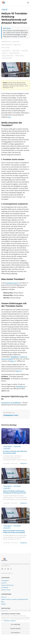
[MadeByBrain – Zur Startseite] (3, 3)
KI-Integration (5, 580)
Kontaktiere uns (21, 386)
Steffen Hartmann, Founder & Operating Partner (14, 599)
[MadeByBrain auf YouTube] (8, 569)
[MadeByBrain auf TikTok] (11, 569)
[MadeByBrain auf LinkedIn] (2, 569)
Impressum (13, 620)
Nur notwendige (15, 624)
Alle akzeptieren (15, 632)
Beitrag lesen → (24, 463)
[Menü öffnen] (28, 2)
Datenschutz (7, 620)
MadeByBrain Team (10, 415)
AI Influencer (4, 587)
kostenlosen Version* (12, 283)
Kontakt (3, 604)
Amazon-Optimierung (7, 585)
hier (9, 117)
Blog (2, 601)
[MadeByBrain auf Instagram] (5, 569)
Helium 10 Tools (5, 590)
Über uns (3, 597)
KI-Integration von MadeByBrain (11, 403)
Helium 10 (4, 9)
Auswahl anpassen (15, 628)
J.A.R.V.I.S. (4, 583)
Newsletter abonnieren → (7, 573)
